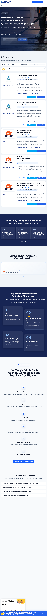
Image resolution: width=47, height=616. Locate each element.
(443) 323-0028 (32, 151)
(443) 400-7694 (32, 177)
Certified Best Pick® (23, 64)
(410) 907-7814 (32, 124)
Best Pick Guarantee (30, 29)
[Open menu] (45, 2)
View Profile (40, 124)
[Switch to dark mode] (30, 2)
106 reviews (27, 77)
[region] (23, 233)
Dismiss (41, 613)
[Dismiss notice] (45, 614)
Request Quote (22, 124)
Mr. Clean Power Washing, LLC (27, 75)
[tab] (21, 241)
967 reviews (27, 134)
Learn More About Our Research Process (23, 461)
